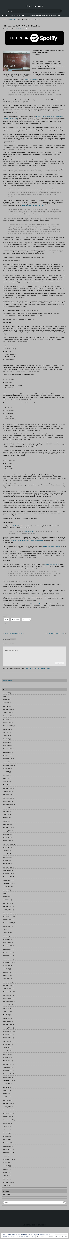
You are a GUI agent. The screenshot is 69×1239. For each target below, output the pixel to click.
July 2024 (6, 772)
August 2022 (7, 847)
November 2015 (7, 1113)
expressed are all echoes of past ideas (32, 206)
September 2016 (8, 1080)
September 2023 (8, 804)
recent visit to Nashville (31, 79)
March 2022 (6, 864)
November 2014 (7, 1153)
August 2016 (7, 1084)
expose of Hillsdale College (51, 564)
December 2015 (7, 1110)
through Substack (38, 597)
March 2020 (6, 942)
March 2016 (6, 1100)
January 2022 (7, 870)
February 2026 (7, 709)
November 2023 (7, 798)
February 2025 (7, 749)
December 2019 (7, 952)
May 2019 (6, 975)
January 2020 (7, 949)
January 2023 (7, 831)
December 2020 (7, 913)
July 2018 (6, 1008)
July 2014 (6, 1166)
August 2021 (7, 887)
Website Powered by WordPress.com (34, 1225)
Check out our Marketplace (15, 15)
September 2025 (8, 726)
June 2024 (6, 775)
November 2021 (7, 877)
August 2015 (7, 1123)
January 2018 (7, 1028)
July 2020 (6, 929)
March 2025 (6, 745)
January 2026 (7, 712)
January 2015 (7, 1146)
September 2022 (8, 844)
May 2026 (6, 699)
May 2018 (6, 1015)
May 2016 (6, 1093)
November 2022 (7, 837)
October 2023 (7, 801)
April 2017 (6, 1057)
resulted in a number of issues (51, 546)
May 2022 (6, 857)
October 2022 (7, 841)
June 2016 (6, 1090)
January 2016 (7, 1107)
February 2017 (7, 1064)
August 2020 (7, 926)
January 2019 (7, 988)
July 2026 (6, 693)
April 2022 (6, 860)
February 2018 (7, 1025)
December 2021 (7, 873)
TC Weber (8, 28)
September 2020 (8, 923)
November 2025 (7, 719)
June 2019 (6, 972)
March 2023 (6, 824)
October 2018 (7, 998)
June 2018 (6, 1011)
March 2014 (6, 1179)
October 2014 (7, 1156)
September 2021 (8, 883)
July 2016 (6, 1087)
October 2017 (7, 1038)
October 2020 (7, 919)
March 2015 (6, 1139)
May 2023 (6, 818)
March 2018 (6, 1021)
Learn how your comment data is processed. (38, 668)
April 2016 (6, 1097)
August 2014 (7, 1162)
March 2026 (6, 706)
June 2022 (6, 854)
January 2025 (7, 752)
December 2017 (7, 1031)
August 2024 (7, 768)
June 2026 (6, 696)
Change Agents (28, 531)
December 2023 (7, 795)
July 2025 (6, 732)
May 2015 (6, 1133)
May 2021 (6, 896)
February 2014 (7, 1182)
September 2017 (8, 1041)
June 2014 (6, 1169)
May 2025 (6, 739)
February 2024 (7, 788)
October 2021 (7, 880)
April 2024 (6, 781)
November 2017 (7, 1034)
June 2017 (6, 1051)
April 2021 (6, 900)
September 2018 (8, 1001)
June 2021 (6, 893)
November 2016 (7, 1074)
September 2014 (8, 1159)
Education (11, 19)
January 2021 (7, 910)
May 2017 (6, 1054)
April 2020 (6, 939)
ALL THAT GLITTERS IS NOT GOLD (55, 633)
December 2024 (7, 755)
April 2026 (6, 703)
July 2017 (6, 1047)
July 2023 (6, 811)
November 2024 (7, 758)
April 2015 (6, 1136)
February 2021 (7, 906)
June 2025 (6, 735)
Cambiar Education (18, 526)
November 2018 (7, 995)
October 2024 (7, 762)
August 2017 (7, 1044)
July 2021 (6, 890)
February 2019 (7, 985)
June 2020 (6, 932)
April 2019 (6, 978)
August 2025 (7, 729)
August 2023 (7, 808)
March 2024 (6, 785)
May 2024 (6, 778)
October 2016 (7, 1077)
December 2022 (7, 834)
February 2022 (7, 867)
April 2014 (6, 1176)
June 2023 (6, 814)
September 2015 (8, 1120)
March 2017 (6, 1061)
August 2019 (7, 965)
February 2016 (7, 1103)
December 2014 (7, 1149)
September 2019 (8, 962)
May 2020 (6, 936)
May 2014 (6, 1172)
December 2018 (7, 992)
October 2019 (7, 959)
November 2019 (7, 955)
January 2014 (7, 1185)
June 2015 (6, 1130)
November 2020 (7, 916)
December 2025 (7, 716)
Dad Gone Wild (34, 6)
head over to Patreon (37, 604)
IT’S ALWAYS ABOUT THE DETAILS (14, 633)
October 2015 (7, 1116)
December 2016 (7, 1070)
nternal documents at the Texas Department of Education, (27, 540)
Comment (59, 663)
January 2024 (7, 791)
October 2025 (7, 722)
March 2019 (6, 982)
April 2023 (6, 821)
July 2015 (6, 1126)
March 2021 (6, 903)
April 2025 (6, 742)
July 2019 (6, 969)
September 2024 (8, 765)
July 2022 (6, 850)
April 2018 (6, 1018)
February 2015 (7, 1143)
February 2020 (7, 946)
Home (5, 19)
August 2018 (7, 1005)
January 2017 (7, 1067)
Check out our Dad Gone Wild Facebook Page (44, 15)
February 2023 (7, 827)
